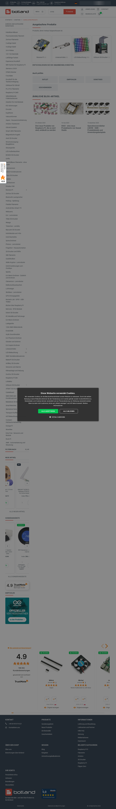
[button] (58, 417)
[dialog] (58, 404)
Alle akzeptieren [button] (48, 411)
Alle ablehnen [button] (68, 411)
